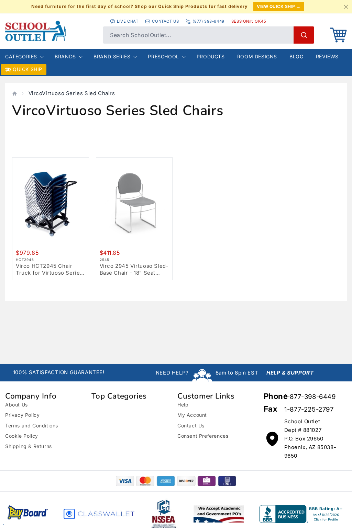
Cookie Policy (21, 436)
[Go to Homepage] (50, 31)
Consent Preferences (202, 436)
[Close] (346, 6)
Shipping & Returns (28, 446)
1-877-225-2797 (308, 409)
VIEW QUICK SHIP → (279, 6)
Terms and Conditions (31, 425)
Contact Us (191, 425)
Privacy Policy (22, 415)
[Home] (14, 93)
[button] (338, 35)
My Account (192, 415)
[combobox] (208, 35)
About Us (16, 405)
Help (182, 405)
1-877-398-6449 (310, 397)
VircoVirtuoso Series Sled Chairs (72, 93)
